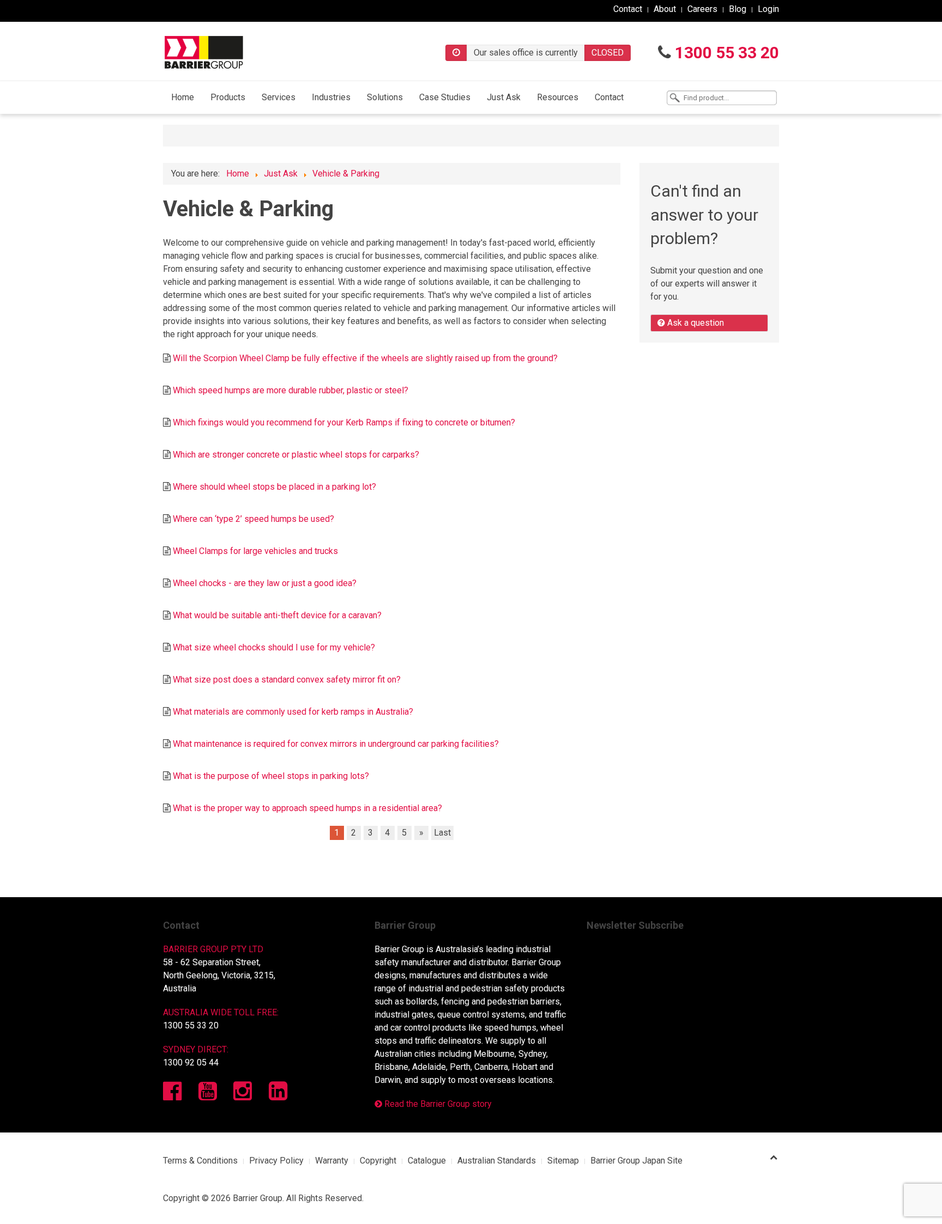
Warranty (331, 1160)
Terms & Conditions (200, 1160)
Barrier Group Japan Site (636, 1160)
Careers (702, 9)
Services (278, 97)
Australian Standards (496, 1160)
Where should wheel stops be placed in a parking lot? (274, 487)
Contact (627, 9)
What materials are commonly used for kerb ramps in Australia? (293, 712)
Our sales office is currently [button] (526, 52)
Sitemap (563, 1160)
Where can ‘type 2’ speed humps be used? (253, 519)
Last (442, 832)
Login (768, 9)
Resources (557, 97)
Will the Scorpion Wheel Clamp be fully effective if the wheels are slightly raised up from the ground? (365, 358)
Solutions (385, 97)
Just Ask (504, 97)
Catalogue (427, 1160)
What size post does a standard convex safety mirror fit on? (287, 679)
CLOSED (607, 52)
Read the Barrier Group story (437, 1104)
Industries (331, 97)
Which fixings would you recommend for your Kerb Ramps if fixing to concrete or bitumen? (344, 422)
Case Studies (444, 97)
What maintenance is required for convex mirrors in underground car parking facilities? (336, 744)
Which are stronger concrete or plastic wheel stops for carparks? (296, 454)
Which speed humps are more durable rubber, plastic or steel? (290, 390)
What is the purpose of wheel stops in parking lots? (271, 776)
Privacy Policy (276, 1160)
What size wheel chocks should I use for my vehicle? (274, 647)
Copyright (378, 1160)
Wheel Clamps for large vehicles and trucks (255, 551)
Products (227, 97)
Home (182, 97)
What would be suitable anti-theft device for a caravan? (277, 615)
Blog (737, 9)
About (665, 9)
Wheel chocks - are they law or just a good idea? (265, 583)
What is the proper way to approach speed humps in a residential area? (307, 808)
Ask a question (694, 323)
